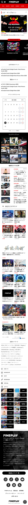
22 (19, 119)
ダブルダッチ (17, 358)
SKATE (7, 6)
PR (6, 345)
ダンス (2, 358)
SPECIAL (6, 383)
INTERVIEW (12, 360)
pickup (11, 364)
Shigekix (23, 345)
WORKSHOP (7, 372)
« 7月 (5, 100)
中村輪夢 (13, 347)
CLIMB (22, 6)
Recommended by (16, 338)
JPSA (2, 345)
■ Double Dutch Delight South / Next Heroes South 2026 (13, 70)
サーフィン (14, 362)
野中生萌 (17, 345)
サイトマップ (21, 493)
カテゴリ (6, 386)
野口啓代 (18, 349)
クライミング (4, 360)
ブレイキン (4, 362)
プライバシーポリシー (10, 493)
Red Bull (18, 360)
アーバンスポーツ (15, 351)
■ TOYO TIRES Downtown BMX (9, 84)
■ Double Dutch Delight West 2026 (10, 73)
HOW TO (6, 368)
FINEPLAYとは (8, 490)
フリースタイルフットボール (14, 356)
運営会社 (15, 490)
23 (22, 119)
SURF (12, 6)
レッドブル (11, 345)
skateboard (20, 347)
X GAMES (3, 356)
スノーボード (11, 354)
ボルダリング (9, 358)
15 (19, 115)
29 (19, 122)
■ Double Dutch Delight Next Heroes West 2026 (14, 75)
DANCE (17, 6)
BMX (9, 362)
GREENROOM (4, 349)
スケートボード (5, 364)
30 (22, 122)
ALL (3, 6)
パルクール (4, 354)
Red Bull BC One (5, 351)
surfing (17, 354)
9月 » (22, 100)
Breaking (12, 349)
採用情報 (21, 490)
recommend (18, 364)
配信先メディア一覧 (14, 473)
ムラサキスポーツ (5, 347)
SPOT (5, 376)
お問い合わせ (14, 496)
